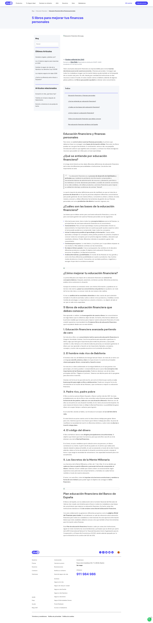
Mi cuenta (128, 3)
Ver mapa (79, 565)
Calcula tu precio (59, 563)
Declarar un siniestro (45, 3)
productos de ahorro (86, 201)
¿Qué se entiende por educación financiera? (82, 101)
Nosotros (65, 3)
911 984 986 (86, 574)
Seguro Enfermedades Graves (63, 600)
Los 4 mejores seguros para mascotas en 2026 (46, 62)
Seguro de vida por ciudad (62, 586)
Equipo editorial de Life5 (74, 59)
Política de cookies (68, 616)
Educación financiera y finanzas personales (81, 95)
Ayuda (34, 604)
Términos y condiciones (39, 616)
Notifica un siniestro (60, 570)
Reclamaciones (58, 567)
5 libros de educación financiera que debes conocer (84, 119)
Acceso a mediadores (60, 608)
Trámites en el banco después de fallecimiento (45, 99)
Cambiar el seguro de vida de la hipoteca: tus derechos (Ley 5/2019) (46, 68)
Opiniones (35, 574)
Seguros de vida (59, 582)
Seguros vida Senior (60, 597)
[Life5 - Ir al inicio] (9, 3)
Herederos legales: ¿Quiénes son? (45, 57)
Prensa (34, 563)
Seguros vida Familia (60, 589)
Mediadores (82, 3)
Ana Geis (74, 62)
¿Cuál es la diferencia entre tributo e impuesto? (46, 78)
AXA (57, 3)
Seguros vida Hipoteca (60, 593)
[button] (19, 3)
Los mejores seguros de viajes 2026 (46, 73)
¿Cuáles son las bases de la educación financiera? (84, 107)
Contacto (34, 570)
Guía (73, 3)
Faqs (33, 600)
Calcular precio (142, 3)
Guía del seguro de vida (61, 574)
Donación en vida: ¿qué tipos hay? (45, 94)
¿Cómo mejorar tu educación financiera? (81, 113)
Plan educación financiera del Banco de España (83, 124)
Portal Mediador (59, 604)
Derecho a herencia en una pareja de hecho (46, 105)
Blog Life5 (35, 608)
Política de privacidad (54, 616)
